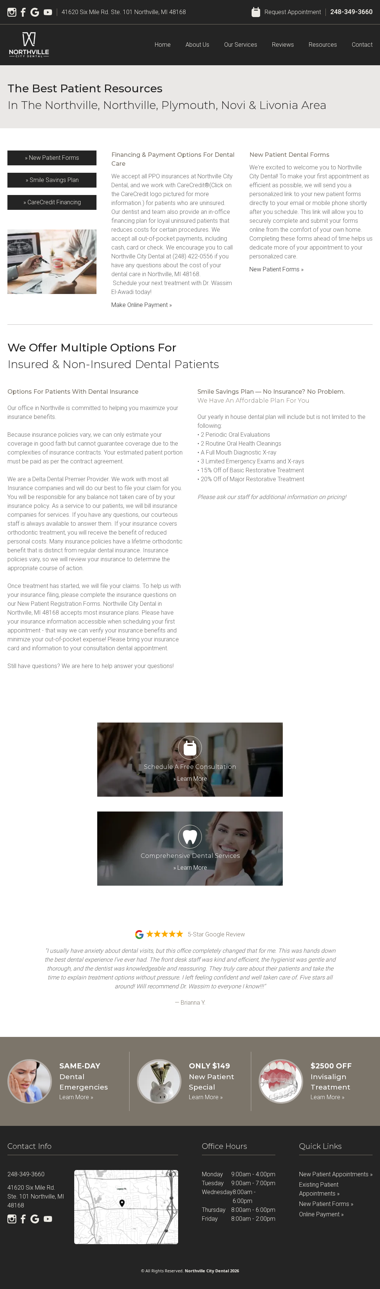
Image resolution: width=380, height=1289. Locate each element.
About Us (197, 44)
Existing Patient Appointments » (319, 1189)
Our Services (240, 44)
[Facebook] (23, 12)
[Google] (34, 12)
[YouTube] (47, 12)
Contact (362, 44)
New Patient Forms (52, 157)
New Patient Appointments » (336, 1174)
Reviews (283, 44)
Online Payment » (321, 1214)
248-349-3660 (351, 12)
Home (163, 44)
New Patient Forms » (276, 269)
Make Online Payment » (141, 304)
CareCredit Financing (52, 202)
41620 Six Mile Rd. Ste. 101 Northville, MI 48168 (124, 12)
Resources (323, 44)
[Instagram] (11, 12)
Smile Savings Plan (52, 180)
